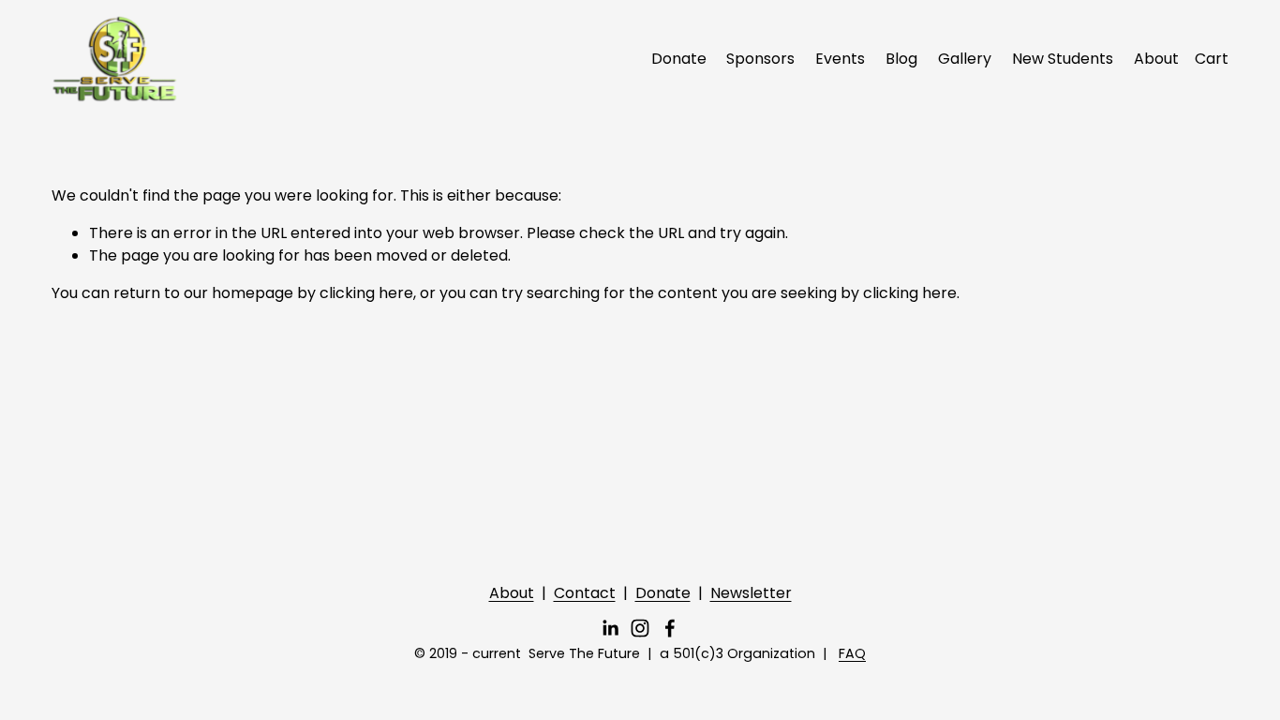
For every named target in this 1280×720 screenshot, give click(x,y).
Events (840, 58)
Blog (901, 58)
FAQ (852, 653)
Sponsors (760, 58)
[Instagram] (640, 628)
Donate (679, 58)
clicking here (366, 293)
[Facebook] (670, 628)
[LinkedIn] (610, 628)
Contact (585, 593)
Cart (1211, 58)
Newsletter (751, 593)
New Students (1062, 58)
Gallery (964, 58)
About (1156, 58)
